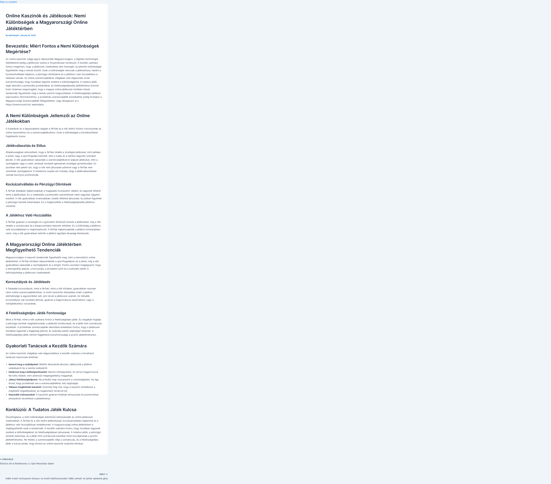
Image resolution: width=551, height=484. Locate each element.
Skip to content (8, 1)
